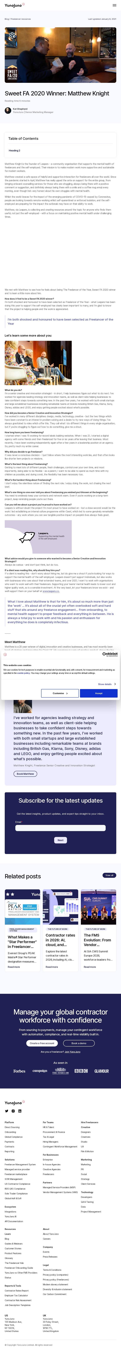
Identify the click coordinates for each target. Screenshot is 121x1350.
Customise (58, 693)
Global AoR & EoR (13, 1198)
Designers (85, 1132)
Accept (98, 693)
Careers (46, 1239)
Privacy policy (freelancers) (56, 1279)
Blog (7, 19)
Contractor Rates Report (17, 1290)
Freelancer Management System (20, 1164)
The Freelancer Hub (14, 1263)
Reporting (9, 1151)
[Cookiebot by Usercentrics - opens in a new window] (105, 654)
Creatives (85, 1137)
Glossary (9, 1258)
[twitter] (7, 1111)
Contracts (9, 1146)
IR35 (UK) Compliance (15, 1188)
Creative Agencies (51, 1169)
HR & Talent (48, 1127)
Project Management (91, 1211)
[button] (113, 5)
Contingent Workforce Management (60, 1146)
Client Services (88, 1184)
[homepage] (18, 1102)
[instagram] (13, 1111)
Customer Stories (13, 1248)
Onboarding (10, 1132)
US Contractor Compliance (17, 1184)
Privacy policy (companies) (55, 1274)
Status (8, 1277)
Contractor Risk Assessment (18, 1300)
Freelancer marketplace (16, 1174)
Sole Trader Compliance (16, 1193)
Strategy (85, 1179)
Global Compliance (13, 1137)
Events (46, 1252)
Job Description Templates (18, 1305)
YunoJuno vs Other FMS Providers (21, 1272)
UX (82, 1146)
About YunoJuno (51, 1234)
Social (84, 1174)
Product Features (13, 1253)
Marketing (85, 1164)
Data (83, 1207)
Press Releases (50, 1256)
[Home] (15, 5)
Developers (86, 1197)
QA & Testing (87, 1202)
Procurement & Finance (54, 1132)
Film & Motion (87, 1151)
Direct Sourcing (12, 1127)
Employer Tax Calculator (16, 1295)
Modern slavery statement (55, 1284)
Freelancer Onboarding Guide (19, 1268)
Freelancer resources (21, 19)
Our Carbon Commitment (54, 1294)
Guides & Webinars (13, 1243)
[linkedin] (20, 1111)
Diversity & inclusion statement (57, 1289)
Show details (105, 684)
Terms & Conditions (52, 1270)
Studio (84, 1141)
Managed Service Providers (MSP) (59, 1187)
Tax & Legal (48, 1137)
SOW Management (14, 1179)
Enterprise (48, 1159)
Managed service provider (17, 1169)
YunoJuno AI (10, 1216)
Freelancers (48, 1174)
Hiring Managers (50, 1141)
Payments (9, 1141)
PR (82, 1169)
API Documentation (14, 1221)
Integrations (10, 1211)
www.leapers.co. (51, 591)
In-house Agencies (51, 1164)
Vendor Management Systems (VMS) (60, 1192)
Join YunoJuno (72, 1051)
